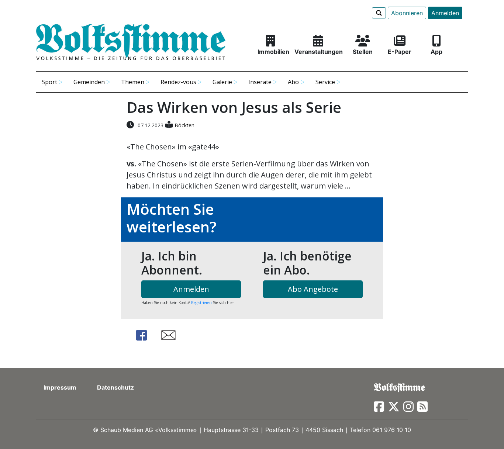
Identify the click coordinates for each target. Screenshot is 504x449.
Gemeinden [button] (89, 82)
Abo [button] (293, 82)
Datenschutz (115, 387)
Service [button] (325, 82)
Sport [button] (49, 82)
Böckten (184, 125)
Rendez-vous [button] (178, 82)
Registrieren (201, 302)
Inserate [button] (260, 82)
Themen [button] (132, 82)
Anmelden (445, 13)
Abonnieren (407, 13)
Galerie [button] (222, 82)
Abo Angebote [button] (313, 289)
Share (141, 335)
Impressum (60, 387)
